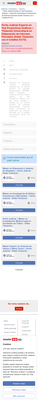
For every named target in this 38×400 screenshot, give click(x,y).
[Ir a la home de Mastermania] (16, 3)
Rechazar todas (19, 389)
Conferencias (26, 330)
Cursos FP (25, 327)
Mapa (6, 321)
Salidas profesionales (13, 148)
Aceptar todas (19, 383)
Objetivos (7, 132)
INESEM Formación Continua (12, 46)
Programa (7, 140)
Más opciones (19, 396)
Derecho (19, 309)
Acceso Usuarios (10, 332)
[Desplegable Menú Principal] (3, 3)
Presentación (9, 124)
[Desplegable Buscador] (35, 3)
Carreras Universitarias (26, 335)
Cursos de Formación (25, 322)
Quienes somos (9, 324)
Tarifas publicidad (10, 328)
